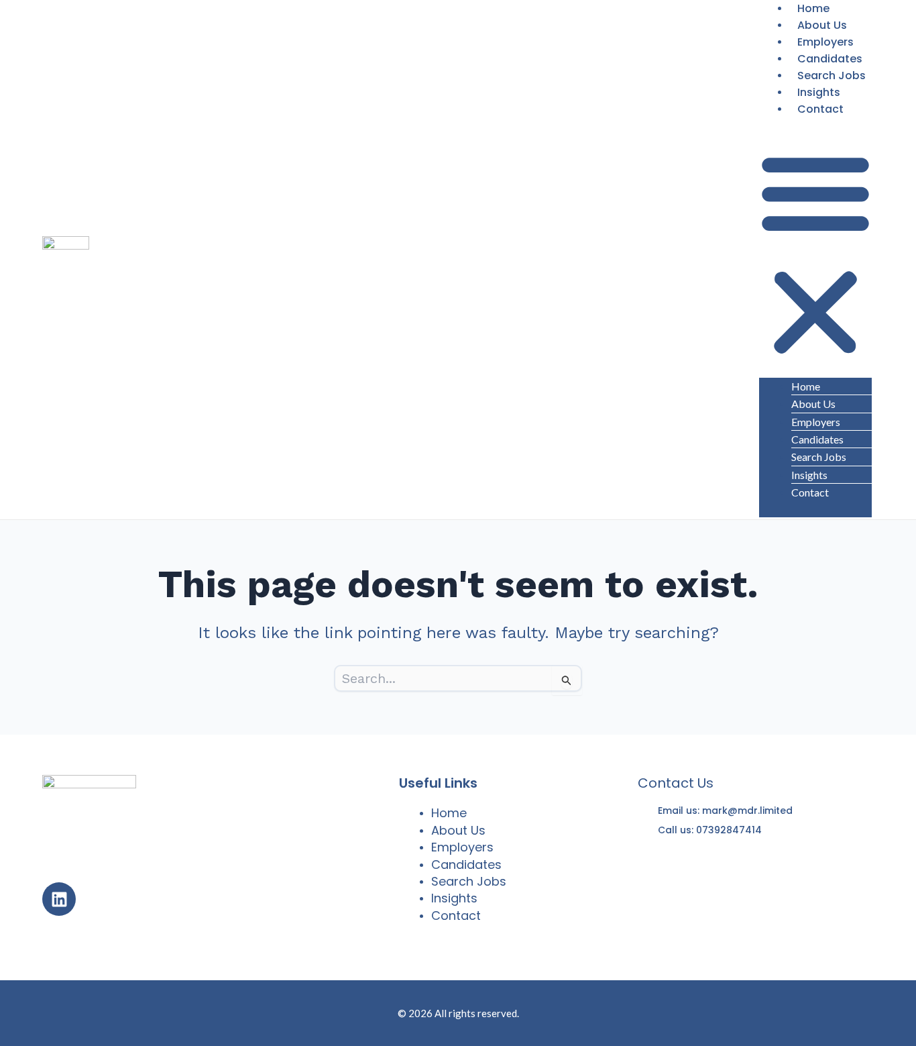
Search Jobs (831, 75)
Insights (818, 92)
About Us (822, 25)
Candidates (829, 58)
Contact (820, 109)
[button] (815, 255)
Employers (825, 42)
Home (805, 386)
